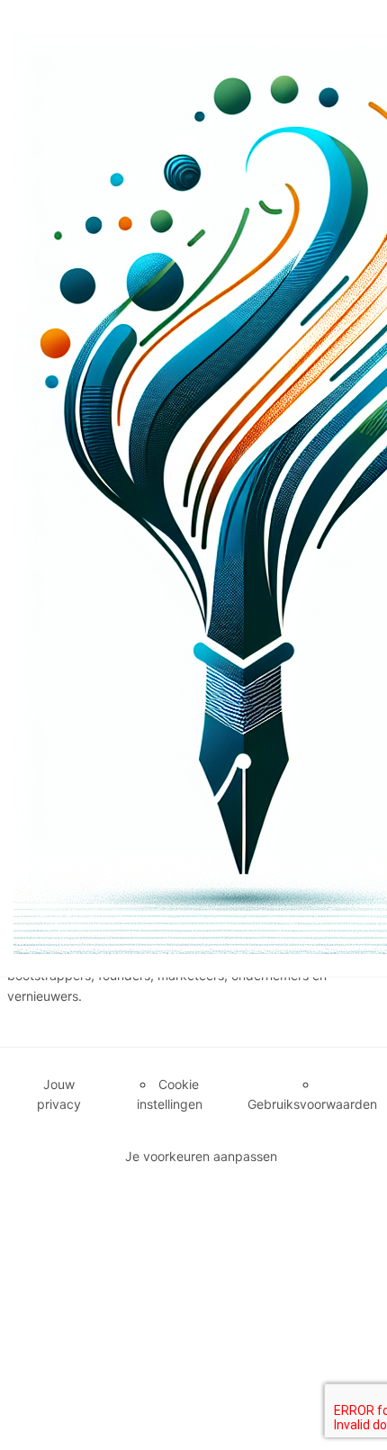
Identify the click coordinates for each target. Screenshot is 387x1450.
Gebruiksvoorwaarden (312, 1104)
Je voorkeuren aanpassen (201, 1156)
